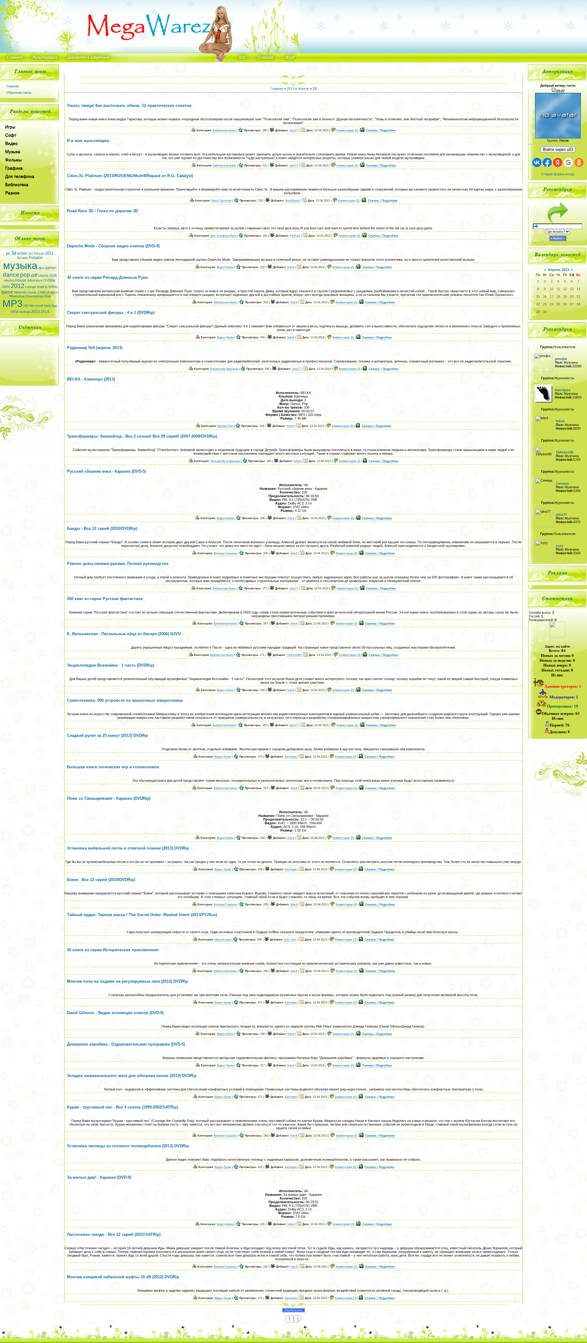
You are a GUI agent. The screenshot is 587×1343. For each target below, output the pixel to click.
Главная (12, 86)
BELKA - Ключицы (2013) (91, 379)
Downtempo (35, 296)
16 (545, 296)
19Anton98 (294, 655)
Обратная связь (18, 92)
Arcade (22, 258)
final (47, 296)
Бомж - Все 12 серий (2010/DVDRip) (101, 879)
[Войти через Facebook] (547, 162)
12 (565, 289)
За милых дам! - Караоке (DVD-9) (99, 1177)
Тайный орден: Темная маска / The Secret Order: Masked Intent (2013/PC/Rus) (142, 914)
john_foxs (290, 939)
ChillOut (43, 292)
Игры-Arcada (223, 939)
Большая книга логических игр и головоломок (113, 767)
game (7, 291)
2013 (35, 311)
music (32, 292)
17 (551, 296)
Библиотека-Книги (224, 130)
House (20, 280)
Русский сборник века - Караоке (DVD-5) (106, 471)
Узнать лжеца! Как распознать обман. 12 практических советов (129, 105)
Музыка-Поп (225, 426)
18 (558, 296)
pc (8, 253)
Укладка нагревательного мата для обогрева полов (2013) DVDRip (132, 1075)
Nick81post (292, 200)
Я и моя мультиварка (88, 140)
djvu (41, 268)
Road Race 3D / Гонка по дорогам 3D (102, 211)
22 (538, 304)
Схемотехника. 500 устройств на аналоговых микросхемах (125, 700)
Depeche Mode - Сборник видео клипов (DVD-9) (113, 246)
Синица (562, 483)
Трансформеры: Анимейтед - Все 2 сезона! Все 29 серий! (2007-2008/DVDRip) (142, 436)
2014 (45, 312)
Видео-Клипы (225, 267)
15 (538, 296)
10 (551, 289)
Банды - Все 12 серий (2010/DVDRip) (102, 528)
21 (578, 296)
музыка (20, 265)
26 (565, 304)
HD (26, 306)
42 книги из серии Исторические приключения (113, 950)
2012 (17, 285)
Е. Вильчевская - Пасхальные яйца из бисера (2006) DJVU (124, 633)
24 (551, 304)
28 (578, 304)
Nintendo (20, 292)
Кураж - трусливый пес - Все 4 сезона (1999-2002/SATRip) (122, 1107)
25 (558, 304)
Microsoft (36, 306)
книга (42, 286)
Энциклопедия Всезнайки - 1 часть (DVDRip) (110, 665)
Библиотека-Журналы (224, 368)
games (51, 268)
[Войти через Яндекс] (557, 162)
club (53, 275)
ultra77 (294, 130)
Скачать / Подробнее (381, 130)
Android (24, 312)
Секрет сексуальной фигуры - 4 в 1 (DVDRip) (110, 312)
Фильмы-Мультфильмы (225, 461)
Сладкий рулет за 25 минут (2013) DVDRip (107, 735)
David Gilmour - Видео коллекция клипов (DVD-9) (115, 1012)
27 (572, 304)
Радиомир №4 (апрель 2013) (94, 347)
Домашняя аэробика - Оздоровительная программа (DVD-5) (126, 1044)
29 (538, 312)
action (22, 253)
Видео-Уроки (225, 337)
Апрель (303, 88)
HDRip (52, 287)
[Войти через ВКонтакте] (536, 162)
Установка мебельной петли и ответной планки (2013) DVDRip (128, 848)
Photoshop (17, 296)
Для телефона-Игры (223, 235)
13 (572, 289)
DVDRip (49, 280)
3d (13, 253)
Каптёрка (291, 756)
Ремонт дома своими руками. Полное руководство (117, 563)
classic (43, 275)
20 (572, 296)
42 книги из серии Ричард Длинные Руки (107, 277)
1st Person (36, 253)
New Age (50, 306)
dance (11, 274)
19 (565, 296)
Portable (36, 258)
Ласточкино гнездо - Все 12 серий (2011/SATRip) (114, 1234)
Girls (6, 287)
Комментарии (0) (347, 130)
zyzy (559, 546)
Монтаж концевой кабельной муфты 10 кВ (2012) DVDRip (123, 1277)
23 (545, 304)
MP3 (12, 303)
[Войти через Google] (568, 162)
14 (578, 289)
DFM (14, 312)
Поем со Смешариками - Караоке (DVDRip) (108, 798)
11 (558, 289)
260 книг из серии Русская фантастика (104, 598)
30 (545, 312)
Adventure (34, 280)
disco (54, 292)
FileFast (295, 235)
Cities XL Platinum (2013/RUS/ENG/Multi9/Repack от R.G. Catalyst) (130, 175)
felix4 (290, 267)
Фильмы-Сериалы (225, 553)
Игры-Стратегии (221, 200)
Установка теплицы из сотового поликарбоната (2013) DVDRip (128, 1146)
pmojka (561, 359)
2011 (49, 253)
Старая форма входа (557, 174)
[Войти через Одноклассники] (579, 162)
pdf (34, 275)
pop (25, 274)
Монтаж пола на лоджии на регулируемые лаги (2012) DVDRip (127, 981)
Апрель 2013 (558, 269)
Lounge (30, 287)
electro (9, 280)
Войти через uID (558, 149)
